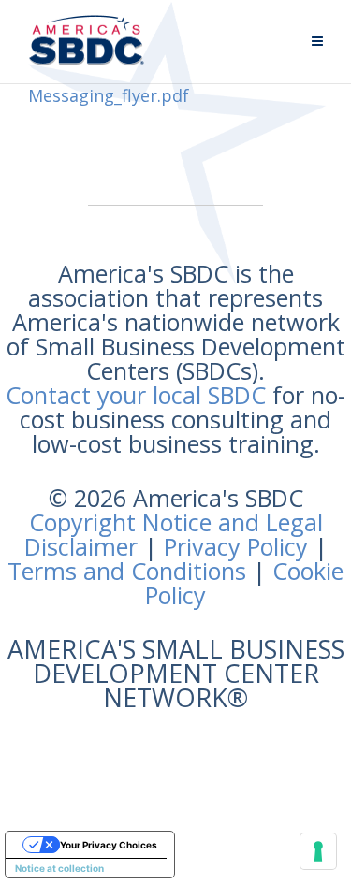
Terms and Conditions (126, 571)
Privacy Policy (236, 546)
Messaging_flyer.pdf (108, 95)
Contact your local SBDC (136, 395)
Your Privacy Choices (108, 844)
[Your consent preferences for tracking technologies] (318, 851)
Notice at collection (59, 868)
